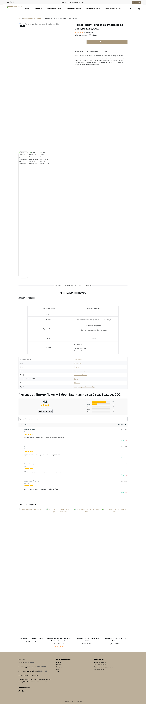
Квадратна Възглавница (81, 371)
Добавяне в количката (107, 42)
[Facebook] (8, 2)
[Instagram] (10, 2)
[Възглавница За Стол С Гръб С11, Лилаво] (114, 572)
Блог (57, 669)
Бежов (76, 363)
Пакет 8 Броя (78, 359)
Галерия (59, 667)
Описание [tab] (58, 285)
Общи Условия (99, 669)
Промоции (37, 8)
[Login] (135, 8)
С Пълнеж (77, 383)
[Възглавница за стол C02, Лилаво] (31, 572)
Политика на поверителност (103, 667)
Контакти (59, 662)
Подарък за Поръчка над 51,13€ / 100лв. (73, 2)
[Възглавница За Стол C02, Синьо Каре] (87, 572)
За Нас (58, 671)
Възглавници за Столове (54, 8)
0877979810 (136, 2)
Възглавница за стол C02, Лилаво (31, 638)
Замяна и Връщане (100, 662)
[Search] (131, 8)
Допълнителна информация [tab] (73, 285)
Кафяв (80, 363)
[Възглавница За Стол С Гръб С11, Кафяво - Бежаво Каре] (59, 572)
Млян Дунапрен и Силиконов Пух (84, 387)
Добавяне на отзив (45, 411)
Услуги (58, 665)
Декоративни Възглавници (73, 8)
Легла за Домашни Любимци (113, 8)
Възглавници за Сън (92, 8)
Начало (27, 8)
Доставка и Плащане (101, 665)
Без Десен (77, 367)
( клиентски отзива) (89, 32)
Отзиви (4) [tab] (88, 285)
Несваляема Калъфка (80, 375)
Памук (76, 379)
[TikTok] (13, 2)
